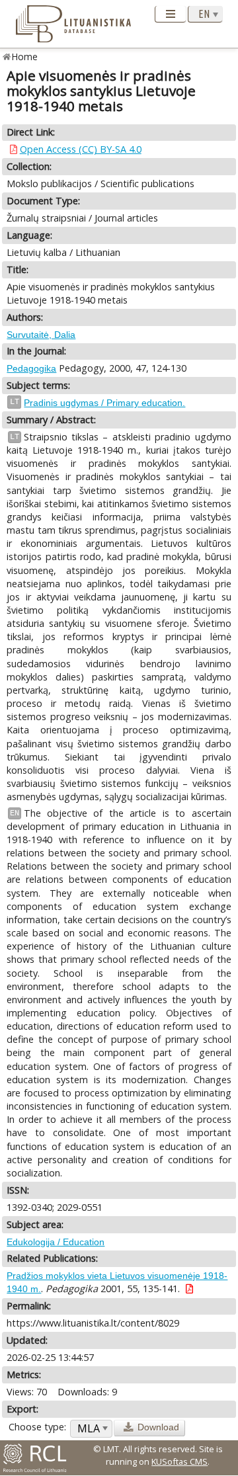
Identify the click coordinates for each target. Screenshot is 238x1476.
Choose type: (37, 1426)
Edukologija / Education (55, 1242)
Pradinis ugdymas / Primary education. (104, 402)
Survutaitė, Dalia (41, 334)
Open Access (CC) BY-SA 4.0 (80, 149)
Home (25, 56)
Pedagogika (31, 368)
